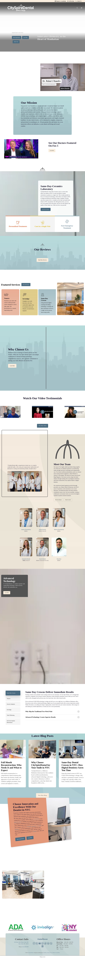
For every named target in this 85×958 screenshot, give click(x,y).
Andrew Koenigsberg (26, 529)
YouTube (17, 829)
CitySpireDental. (31, 952)
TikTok (39, 825)
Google (34, 831)
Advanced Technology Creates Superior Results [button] (40, 717)
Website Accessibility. (56, 952)
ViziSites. (45, 952)
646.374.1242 (17, 822)
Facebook (29, 826)
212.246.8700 (36, 819)
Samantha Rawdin (26, 558)
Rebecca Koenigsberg (59, 529)
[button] (81, 7)
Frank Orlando (42, 558)
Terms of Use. (49, 952)
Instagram (34, 826)
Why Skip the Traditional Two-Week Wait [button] (38, 711)
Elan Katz (59, 558)
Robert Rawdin (42, 529)
